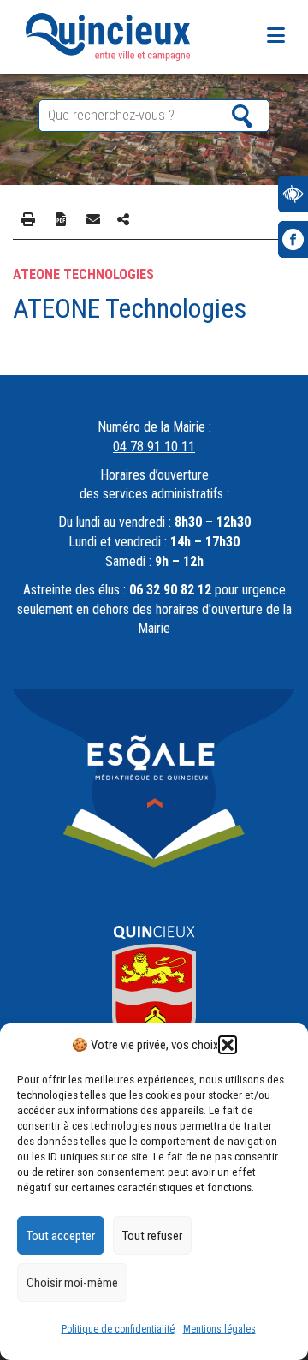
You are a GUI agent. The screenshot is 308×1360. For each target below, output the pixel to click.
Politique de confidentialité (118, 1329)
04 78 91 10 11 (154, 446)
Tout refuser (152, 1236)
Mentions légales (219, 1329)
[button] (227, 1044)
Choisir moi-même (72, 1283)
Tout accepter (61, 1236)
